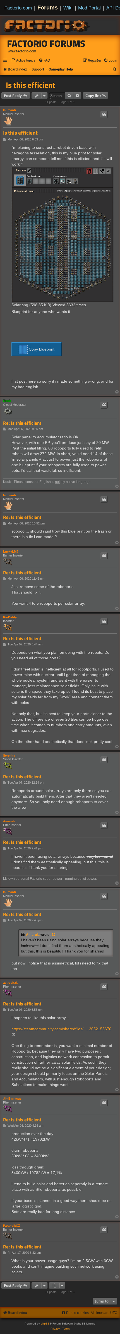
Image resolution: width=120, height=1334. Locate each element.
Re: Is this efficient (22, 423)
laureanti (9, 110)
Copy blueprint (41, 349)
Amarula (9, 821)
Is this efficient (30, 85)
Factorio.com (18, 7)
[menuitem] (23, 60)
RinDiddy (10, 617)
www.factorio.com (22, 51)
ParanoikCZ (11, 1225)
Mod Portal (89, 7)
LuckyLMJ (10, 551)
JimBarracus (12, 1098)
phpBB (45, 1323)
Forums (47, 7)
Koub (7, 400)
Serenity (9, 755)
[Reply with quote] (104, 114)
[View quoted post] (53, 934)
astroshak (10, 982)
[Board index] (47, 25)
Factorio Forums (46, 43)
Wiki (68, 7)
